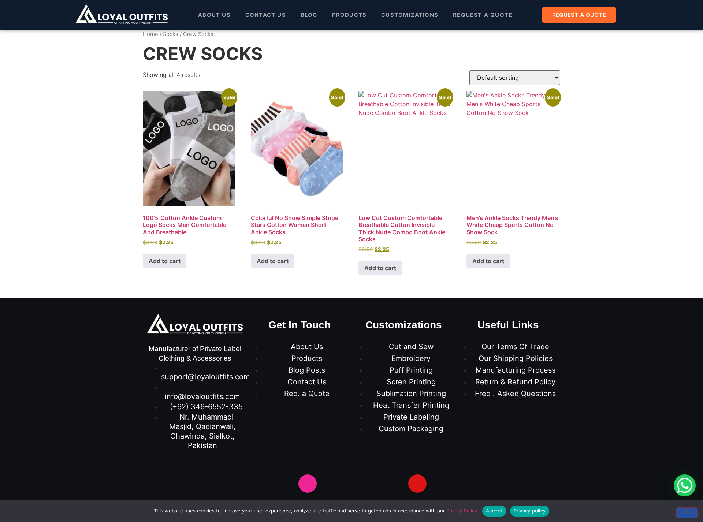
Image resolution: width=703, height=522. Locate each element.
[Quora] (417, 483)
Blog (309, 14)
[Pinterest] (373, 483)
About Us (214, 14)
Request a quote (482, 14)
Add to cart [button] (165, 261)
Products (349, 14)
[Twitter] (329, 483)
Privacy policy (530, 511)
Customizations (409, 14)
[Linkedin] (395, 483)
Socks (170, 34)
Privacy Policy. (462, 511)
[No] (687, 512)
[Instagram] (307, 483)
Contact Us (265, 14)
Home (150, 34)
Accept (494, 511)
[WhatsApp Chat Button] (685, 485)
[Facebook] (285, 483)
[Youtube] (351, 483)
